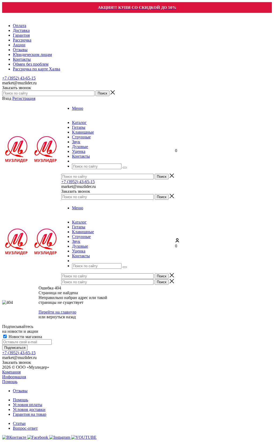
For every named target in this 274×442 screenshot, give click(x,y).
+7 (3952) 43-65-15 (19, 78)
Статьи (19, 423)
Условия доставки (29, 409)
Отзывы (20, 390)
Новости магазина (24, 336)
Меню (77, 108)
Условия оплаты (27, 404)
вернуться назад (61, 317)
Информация (14, 377)
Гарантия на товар (29, 414)
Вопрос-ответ (25, 428)
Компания (11, 372)
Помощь (9, 381)
